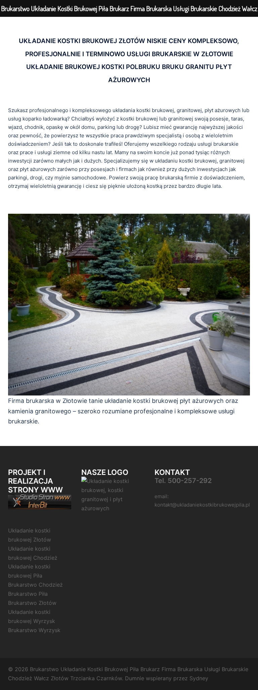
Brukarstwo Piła (28, 593)
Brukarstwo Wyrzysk (34, 630)
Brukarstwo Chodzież (35, 584)
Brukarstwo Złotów (32, 602)
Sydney (198, 678)
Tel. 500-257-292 (183, 481)
